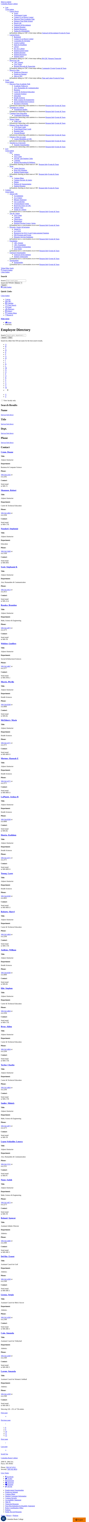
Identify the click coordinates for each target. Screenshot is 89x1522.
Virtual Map (5, 268)
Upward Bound (19, 133)
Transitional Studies (20, 109)
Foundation (13, 241)
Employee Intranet (20, 74)
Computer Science (20, 94)
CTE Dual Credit (20, 127)
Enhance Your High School (23, 21)
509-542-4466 (6, 1241)
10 (6, 1432)
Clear (10, 337)
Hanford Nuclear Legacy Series (25, 223)
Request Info (49, 105)
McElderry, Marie (9, 720)
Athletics (17, 155)
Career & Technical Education (24, 92)
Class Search (11, 305)
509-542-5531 (6, 1164)
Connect (8, 190)
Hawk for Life (14, 60)
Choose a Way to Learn (18, 137)
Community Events (48, 68)
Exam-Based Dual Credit (22, 129)
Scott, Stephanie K (9, 567)
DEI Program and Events (22, 235)
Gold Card (17, 121)
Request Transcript (54, 58)
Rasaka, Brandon (9, 605)
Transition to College (17, 107)
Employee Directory (21, 72)
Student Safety (19, 56)
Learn (7, 80)
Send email (4, 484)
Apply (16, 13)
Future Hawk (14, 11)
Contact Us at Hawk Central (23, 17)
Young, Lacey (7, 873)
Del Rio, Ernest (7, 1256)
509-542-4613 (6, 590)
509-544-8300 (6, 705)
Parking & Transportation (22, 184)
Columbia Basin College (9, 4)
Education (17, 96)
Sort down (9, 415)
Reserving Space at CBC (22, 206)
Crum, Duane (7, 452)
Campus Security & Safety (23, 180)
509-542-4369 (6, 1279)
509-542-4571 (6, 743)
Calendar (17, 160)
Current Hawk (14, 35)
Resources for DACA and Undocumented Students (31, 233)
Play (11, 153)
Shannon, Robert (8, 490)
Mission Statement (20, 200)
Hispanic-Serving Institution (23, 237)
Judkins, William (8, 950)
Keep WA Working (20, 170)
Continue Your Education (18, 113)
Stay (11, 176)
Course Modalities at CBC (23, 139)
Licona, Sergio (7, 1295)
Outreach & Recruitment (22, 25)
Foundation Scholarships (22, 247)
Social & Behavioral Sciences (24, 102)
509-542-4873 (6, 628)
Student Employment (21, 51)
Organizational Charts (21, 204)
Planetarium (18, 221)
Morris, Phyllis (7, 682)
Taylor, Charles (7, 1065)
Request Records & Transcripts (24, 66)
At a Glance (18, 198)
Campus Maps (19, 178)
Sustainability (14, 260)
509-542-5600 (6, 551)
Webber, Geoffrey (8, 643)
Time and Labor (47, 78)
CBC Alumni (18, 62)
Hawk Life (17, 23)
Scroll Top (4, 1454)
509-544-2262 (6, 475)
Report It (10, 315)
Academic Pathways (21, 86)
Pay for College (19, 49)
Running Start (18, 131)
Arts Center (18, 156)
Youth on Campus (20, 209)
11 (6, 1433)
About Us (17, 229)
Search (3, 281)
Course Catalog (19, 43)
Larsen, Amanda (8, 1371)
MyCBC (45, 58)
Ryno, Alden (6, 1026)
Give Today (18, 64)
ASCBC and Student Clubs (23, 158)
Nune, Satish (6, 1180)
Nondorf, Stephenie (9, 529)
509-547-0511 (11, 1467)
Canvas (7, 299)
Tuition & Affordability (22, 31)
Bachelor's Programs (21, 104)
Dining (16, 182)
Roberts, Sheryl (8, 912)
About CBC (14, 194)
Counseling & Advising (22, 41)
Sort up (3, 415)
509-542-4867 (6, 666)
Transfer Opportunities (21, 145)
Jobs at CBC (18, 76)
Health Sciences (19, 98)
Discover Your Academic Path (24, 19)
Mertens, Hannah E (9, 758)
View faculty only (9, 400)
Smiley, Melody (8, 1103)
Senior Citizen (14, 119)
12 (6, 1435)
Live (6, 149)
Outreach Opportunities (18, 253)
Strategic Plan (18, 208)
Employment (14, 1490)
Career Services (19, 168)
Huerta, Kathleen (8, 835)
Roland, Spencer (8, 1218)
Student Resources (20, 29)
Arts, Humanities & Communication (26, 88)
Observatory (18, 219)
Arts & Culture (15, 213)
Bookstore (17, 37)
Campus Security (11, 1498)
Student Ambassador (21, 257)
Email (9, 307)
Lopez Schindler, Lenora (12, 1141)
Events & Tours (64, 33)
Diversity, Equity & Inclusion (20, 227)
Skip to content (6, 2)
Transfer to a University (18, 143)
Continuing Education (21, 115)
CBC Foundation (20, 245)
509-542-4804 (6, 513)
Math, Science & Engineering (24, 100)
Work (11, 166)
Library (16, 47)
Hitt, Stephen (7, 988)
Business (17, 90)
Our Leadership (19, 202)
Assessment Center (20, 15)
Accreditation (18, 196)
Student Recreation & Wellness (24, 162)
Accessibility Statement (13, 1500)
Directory (11, 309)
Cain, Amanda (7, 1333)
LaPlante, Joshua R (10, 797)
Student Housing (19, 27)
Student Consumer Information (15, 1496)
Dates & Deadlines (20, 45)
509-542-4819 (12, 1469)
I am (6, 7)
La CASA (17, 231)
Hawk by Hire (14, 70)
